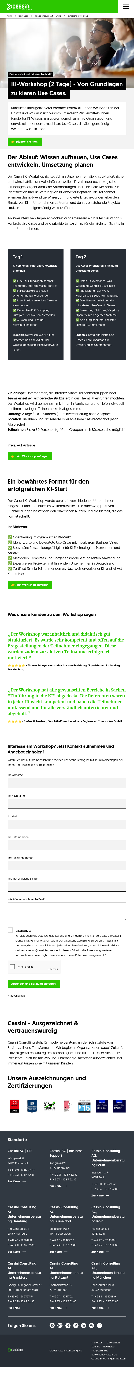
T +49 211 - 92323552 (62, 1240)
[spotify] (91, 1325)
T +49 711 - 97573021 (61, 1296)
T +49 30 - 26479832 (103, 1184)
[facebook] (76, 1325)
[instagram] (99, 1325)
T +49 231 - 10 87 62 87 (21, 1170)
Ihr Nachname (16, 795)
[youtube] (52, 1325)
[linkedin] (83, 1325)
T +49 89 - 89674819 (103, 1296)
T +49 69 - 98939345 (20, 1296)
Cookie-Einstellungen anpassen (108, 1358)
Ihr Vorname (15, 775)
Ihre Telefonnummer (20, 858)
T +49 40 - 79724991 (20, 1240)
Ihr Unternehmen (18, 837)
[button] (15, 1106)
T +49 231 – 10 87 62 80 (63, 1174)
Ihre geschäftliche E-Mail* (23, 878)
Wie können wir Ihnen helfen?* (26, 899)
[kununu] (60, 1325)
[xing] (68, 1325)
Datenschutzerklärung (51, 935)
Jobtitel (12, 816)
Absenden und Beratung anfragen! (33, 984)
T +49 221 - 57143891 (103, 1240)
